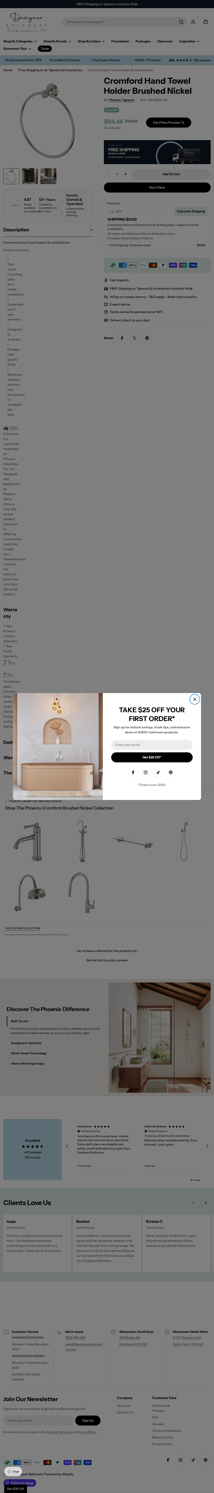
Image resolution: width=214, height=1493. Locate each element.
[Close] (195, 699)
